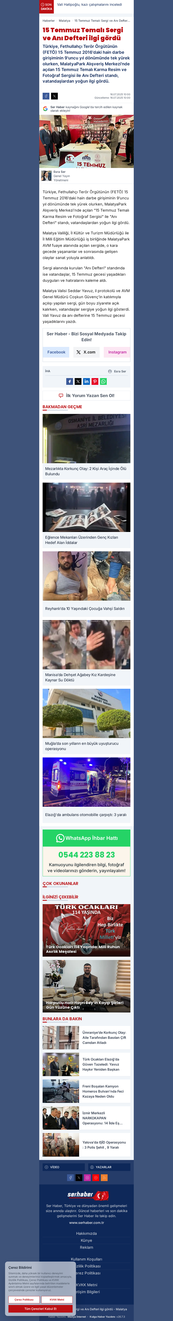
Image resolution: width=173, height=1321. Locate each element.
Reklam (86, 1247)
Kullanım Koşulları (86, 1259)
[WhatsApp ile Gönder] (103, 381)
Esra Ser (62, 176)
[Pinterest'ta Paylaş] (95, 381)
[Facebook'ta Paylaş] (46, 96)
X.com (89, 352)
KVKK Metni (86, 1285)
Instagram (117, 352)
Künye (86, 1240)
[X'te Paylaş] (54, 96)
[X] (79, 1177)
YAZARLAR (103, 1167)
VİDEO (54, 1167)
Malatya (64, 20)
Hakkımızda (86, 1233)
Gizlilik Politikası (87, 1266)
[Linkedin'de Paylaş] (86, 381)
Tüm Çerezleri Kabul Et (40, 1308)
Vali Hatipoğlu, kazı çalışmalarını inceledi (63, 4)
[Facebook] (70, 1177)
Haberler (49, 20)
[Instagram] (87, 1177)
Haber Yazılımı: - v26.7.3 (86, 1316)
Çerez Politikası (86, 1273)
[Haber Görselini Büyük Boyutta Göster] (86, 141)
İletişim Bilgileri (86, 1292)
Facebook (56, 352)
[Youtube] (95, 1177)
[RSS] (104, 1177)
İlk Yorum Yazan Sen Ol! (90, 395)
